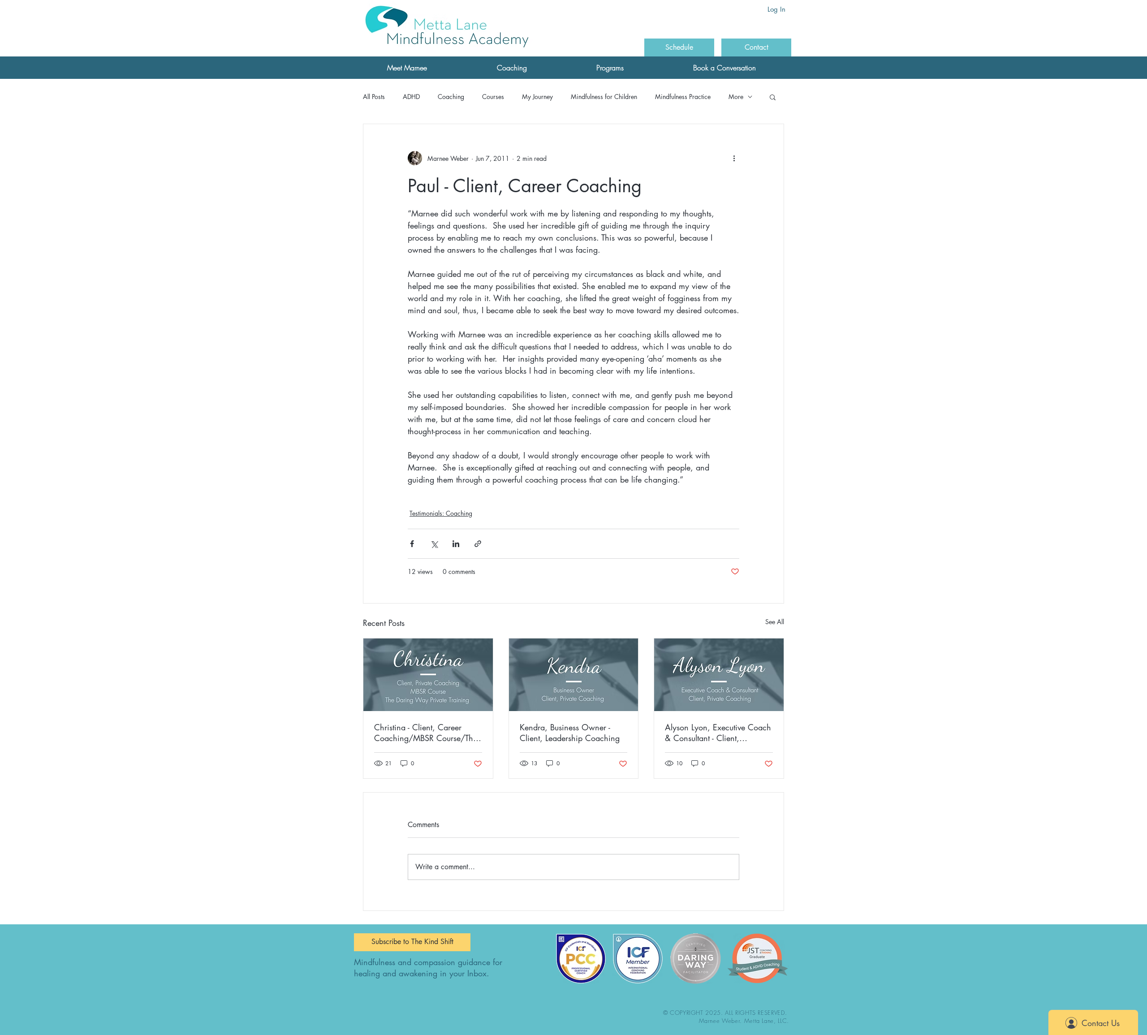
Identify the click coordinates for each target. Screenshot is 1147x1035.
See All (774, 621)
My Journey (537, 96)
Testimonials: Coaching (441, 513)
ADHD (411, 96)
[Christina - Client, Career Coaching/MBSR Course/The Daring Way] (428, 674)
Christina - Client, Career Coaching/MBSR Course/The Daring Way (425, 732)
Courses (493, 96)
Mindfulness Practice (683, 96)
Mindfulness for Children (604, 96)
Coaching (451, 96)
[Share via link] (478, 543)
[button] (407, 67)
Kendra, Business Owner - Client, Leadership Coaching (570, 732)
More (736, 96)
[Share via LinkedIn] (456, 543)
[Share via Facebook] (412, 543)
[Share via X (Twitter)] (434, 543)
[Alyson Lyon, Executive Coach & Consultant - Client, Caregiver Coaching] (719, 674)
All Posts (374, 96)
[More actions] (734, 158)
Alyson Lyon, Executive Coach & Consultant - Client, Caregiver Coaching (718, 732)
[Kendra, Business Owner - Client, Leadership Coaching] (573, 674)
